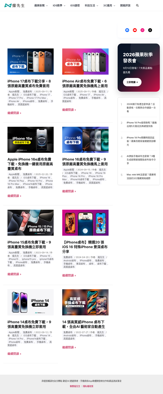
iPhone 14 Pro (16, 338)
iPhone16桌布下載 (32, 184)
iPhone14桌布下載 (36, 338)
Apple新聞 (14, 91)
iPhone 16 (45, 177)
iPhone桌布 (28, 101)
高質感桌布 (23, 104)
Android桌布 (70, 260)
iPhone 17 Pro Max (36, 97)
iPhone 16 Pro (35, 180)
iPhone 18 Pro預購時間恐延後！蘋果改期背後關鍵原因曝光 (141, 141)
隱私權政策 (88, 386)
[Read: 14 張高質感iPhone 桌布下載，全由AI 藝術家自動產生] (85, 302)
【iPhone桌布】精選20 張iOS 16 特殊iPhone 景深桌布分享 (85, 247)
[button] (137, 5)
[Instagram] (142, 30)
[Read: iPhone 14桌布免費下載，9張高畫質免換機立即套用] (30, 302)
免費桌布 (27, 91)
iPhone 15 (45, 255)
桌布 (91, 263)
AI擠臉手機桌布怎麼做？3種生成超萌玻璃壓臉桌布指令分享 (141, 160)
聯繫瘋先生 (75, 386)
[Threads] (150, 30)
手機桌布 (96, 97)
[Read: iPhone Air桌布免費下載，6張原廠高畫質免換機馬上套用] (85, 61)
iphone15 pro (29, 259)
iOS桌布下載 (30, 94)
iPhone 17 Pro (16, 97)
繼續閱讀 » (14, 113)
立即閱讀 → (132, 82)
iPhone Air (14, 101)
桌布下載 (101, 263)
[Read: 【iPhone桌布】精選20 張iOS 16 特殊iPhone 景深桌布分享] (85, 222)
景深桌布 (80, 263)
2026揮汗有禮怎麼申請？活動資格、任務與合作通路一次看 (141, 108)
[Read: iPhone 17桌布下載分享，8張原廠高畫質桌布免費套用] (30, 61)
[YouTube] (135, 30)
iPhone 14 (45, 335)
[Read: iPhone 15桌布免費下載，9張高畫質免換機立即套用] (30, 222)
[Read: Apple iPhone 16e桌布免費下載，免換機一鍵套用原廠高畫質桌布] (30, 139)
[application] (46, 5)
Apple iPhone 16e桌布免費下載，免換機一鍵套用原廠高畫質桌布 (30, 164)
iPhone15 (13, 259)
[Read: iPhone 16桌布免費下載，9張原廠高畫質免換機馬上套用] (85, 139)
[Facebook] (127, 30)
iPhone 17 (45, 94)
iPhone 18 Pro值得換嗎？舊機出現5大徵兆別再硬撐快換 (142, 124)
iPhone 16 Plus (16, 180)
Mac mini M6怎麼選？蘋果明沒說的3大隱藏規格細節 (141, 176)
